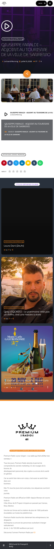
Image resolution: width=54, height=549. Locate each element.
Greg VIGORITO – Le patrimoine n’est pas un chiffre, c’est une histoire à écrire (27, 313)
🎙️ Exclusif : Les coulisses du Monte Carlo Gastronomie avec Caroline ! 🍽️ (26, 382)
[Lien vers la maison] (4, 3)
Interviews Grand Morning (13, 39)
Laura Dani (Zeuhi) (14, 246)
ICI (34, 533)
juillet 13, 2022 (25, 61)
